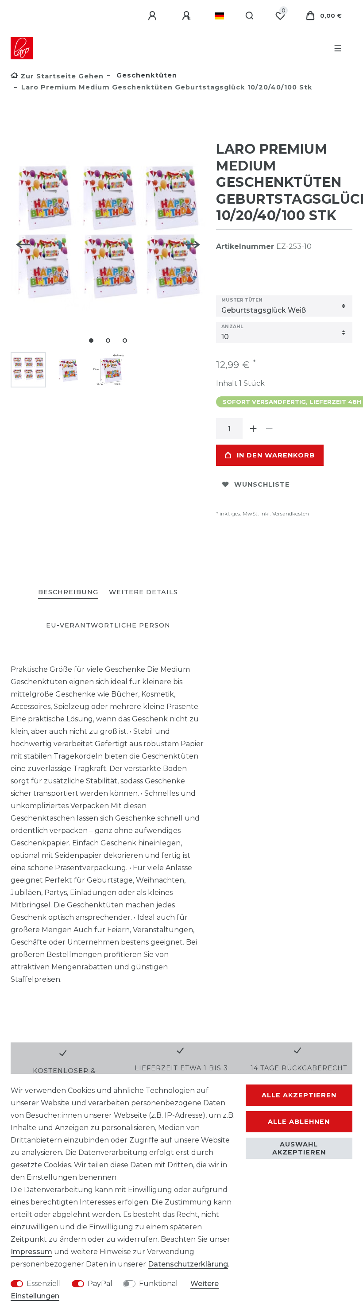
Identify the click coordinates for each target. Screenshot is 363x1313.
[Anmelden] (153, 15)
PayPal (100, 1283)
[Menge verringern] (269, 428)
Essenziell (44, 1283)
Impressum (31, 1251)
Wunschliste (262, 484)
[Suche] (250, 16)
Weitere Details (143, 592)
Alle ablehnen (299, 1122)
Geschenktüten (145, 75)
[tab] (68, 592)
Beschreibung (68, 592)
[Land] (219, 16)
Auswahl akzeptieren (299, 1148)
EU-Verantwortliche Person (108, 625)
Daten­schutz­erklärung (188, 1264)
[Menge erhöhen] (253, 428)
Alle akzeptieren (299, 1095)
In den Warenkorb (276, 455)
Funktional (158, 1283)
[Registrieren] (187, 15)
